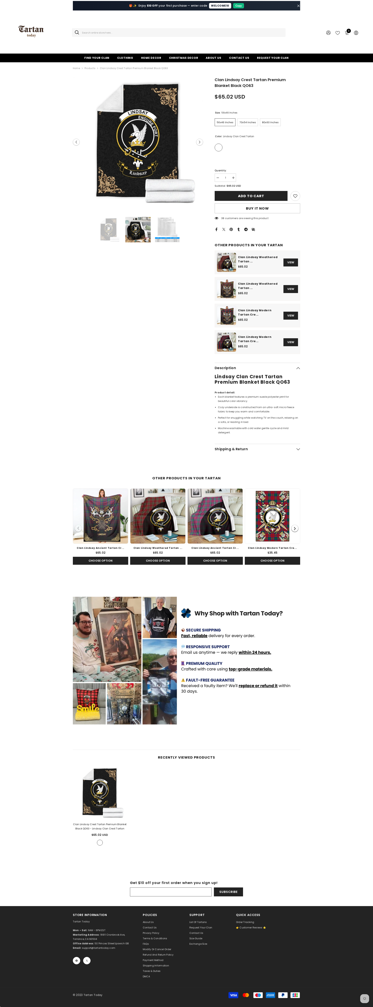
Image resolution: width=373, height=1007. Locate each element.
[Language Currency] (356, 32)
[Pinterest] (231, 229)
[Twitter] (224, 229)
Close (298, 5)
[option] (138, 142)
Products (90, 68)
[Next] (294, 528)
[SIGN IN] (328, 32)
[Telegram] (246, 229)
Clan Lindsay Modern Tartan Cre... (254, 312)
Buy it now (257, 208)
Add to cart (251, 195)
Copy (238, 5)
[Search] (179, 32)
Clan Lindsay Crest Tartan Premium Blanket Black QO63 (99, 826)
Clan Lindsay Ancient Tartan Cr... (100, 548)
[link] (295, 196)
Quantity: (221, 170)
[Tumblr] (238, 229)
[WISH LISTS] (338, 32)
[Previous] (78, 528)
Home (76, 68)
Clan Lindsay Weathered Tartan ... (257, 259)
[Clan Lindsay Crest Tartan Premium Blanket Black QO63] (100, 793)
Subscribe (228, 892)
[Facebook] (216, 229)
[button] (76, 142)
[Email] (253, 229)
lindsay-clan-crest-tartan (100, 843)
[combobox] (182, 32)
